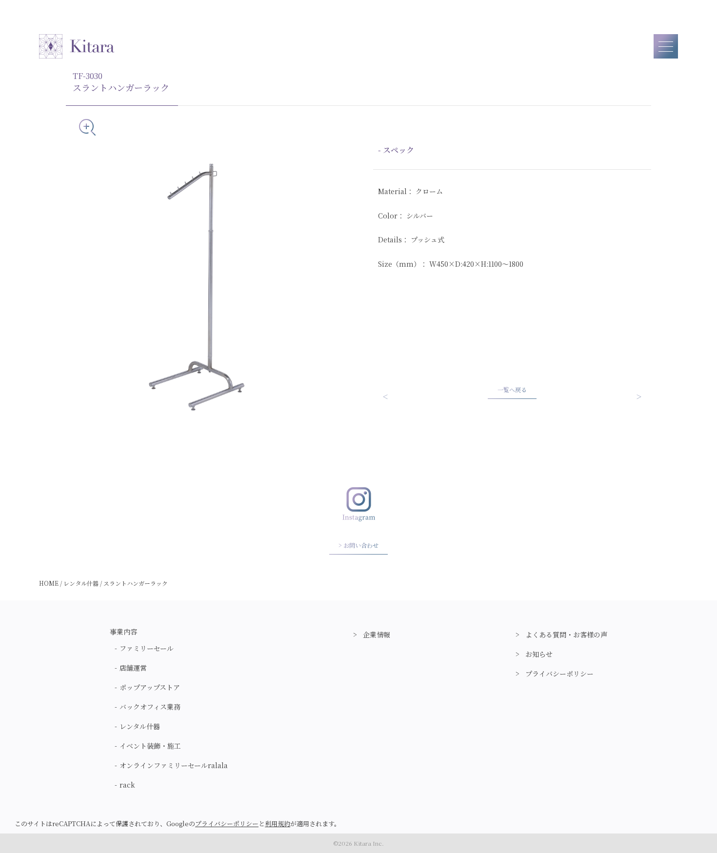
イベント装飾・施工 (150, 746)
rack (127, 785)
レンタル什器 (81, 583)
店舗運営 (133, 668)
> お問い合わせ (358, 545)
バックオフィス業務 (150, 707)
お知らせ (539, 654)
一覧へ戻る (512, 389)
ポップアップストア (150, 687)
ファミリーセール (147, 648)
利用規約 (277, 823)
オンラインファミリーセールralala (174, 765)
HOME (49, 583)
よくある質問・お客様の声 (566, 634)
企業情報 (376, 634)
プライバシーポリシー (559, 673)
